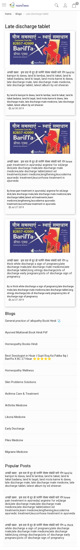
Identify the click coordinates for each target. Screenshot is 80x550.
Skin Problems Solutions (20, 382)
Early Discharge (14, 428)
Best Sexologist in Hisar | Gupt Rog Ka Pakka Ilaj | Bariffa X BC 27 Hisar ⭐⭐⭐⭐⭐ (36, 357)
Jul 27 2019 (17, 207)
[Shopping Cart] (74, 6)
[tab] (57, 6)
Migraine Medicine (16, 452)
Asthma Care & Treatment (22, 393)
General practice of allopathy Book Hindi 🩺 (33, 321)
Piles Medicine (14, 440)
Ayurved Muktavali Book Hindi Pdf (26, 332)
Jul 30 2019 (17, 108)
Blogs (19, 14)
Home (8, 14)
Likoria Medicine (15, 417)
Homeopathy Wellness (19, 370)
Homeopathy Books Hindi (21, 344)
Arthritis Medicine (16, 405)
